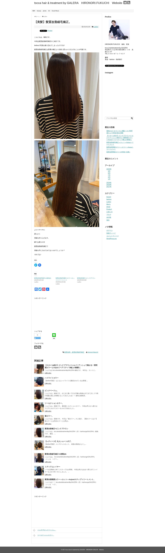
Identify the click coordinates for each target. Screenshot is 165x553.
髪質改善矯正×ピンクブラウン (86, 278)
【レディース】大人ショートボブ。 (58, 441)
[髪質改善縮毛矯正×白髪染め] (39, 458)
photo (44, 11)
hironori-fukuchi (93, 352)
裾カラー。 (49, 416)
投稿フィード (111, 233)
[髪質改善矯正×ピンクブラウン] (39, 432)
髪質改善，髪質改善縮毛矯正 (74, 352)
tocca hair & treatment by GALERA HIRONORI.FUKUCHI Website (78, 2)
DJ (49, 11)
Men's (108, 204)
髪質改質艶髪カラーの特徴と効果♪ (118, 152)
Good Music (55, 11)
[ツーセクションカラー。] (39, 407)
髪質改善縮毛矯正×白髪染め (42, 278)
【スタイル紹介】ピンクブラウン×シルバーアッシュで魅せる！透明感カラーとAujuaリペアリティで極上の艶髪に (119, 137)
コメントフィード (112, 236)
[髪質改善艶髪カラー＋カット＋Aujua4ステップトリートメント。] (39, 483)
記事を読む (48, 373)
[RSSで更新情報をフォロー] (128, 2)
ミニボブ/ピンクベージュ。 (46, 530)
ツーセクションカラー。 (54, 403)
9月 (109, 171)
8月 (109, 173)
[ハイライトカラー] (39, 382)
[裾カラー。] (39, 420)
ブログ (108, 214)
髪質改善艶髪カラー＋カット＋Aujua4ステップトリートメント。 (70, 479)
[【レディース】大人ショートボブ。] (39, 445)
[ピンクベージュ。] (39, 394)
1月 (109, 179)
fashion (108, 199)
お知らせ (109, 212)
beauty (39, 11)
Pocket (50, 30)
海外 (33, 11)
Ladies (96, 27)
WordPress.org (111, 238)
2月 (109, 177)
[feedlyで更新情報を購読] (125, 2)
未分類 (108, 217)
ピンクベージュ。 (52, 391)
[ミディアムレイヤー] (39, 470)
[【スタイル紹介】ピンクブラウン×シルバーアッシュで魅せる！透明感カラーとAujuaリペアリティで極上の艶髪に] (39, 369)
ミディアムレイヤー (52, 467)
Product (109, 209)
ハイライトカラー (52, 378)
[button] (66, 95)
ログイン (109, 230)
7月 (109, 175)
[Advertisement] (50, 313)
